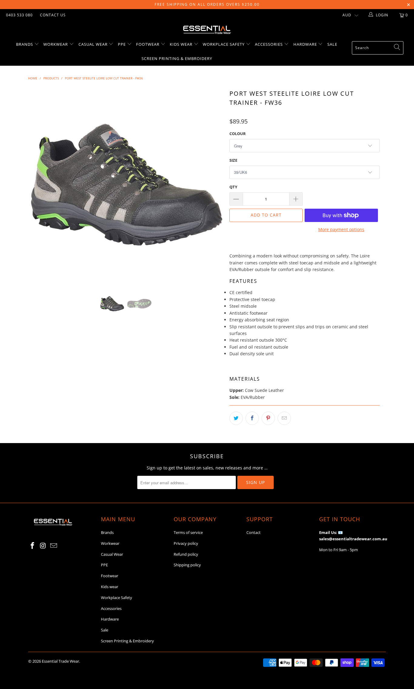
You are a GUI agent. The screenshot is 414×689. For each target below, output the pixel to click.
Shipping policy (187, 565)
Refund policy (186, 554)
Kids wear (182, 44)
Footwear (148, 44)
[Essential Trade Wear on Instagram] (43, 545)
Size (233, 160)
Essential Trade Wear (60, 661)
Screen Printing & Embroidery (177, 58)
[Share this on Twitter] (236, 418)
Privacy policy (186, 543)
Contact (253, 532)
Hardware (305, 44)
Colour (237, 133)
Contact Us (53, 15)
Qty (233, 187)
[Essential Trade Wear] (207, 29)
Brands (25, 44)
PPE (122, 44)
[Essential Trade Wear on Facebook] (32, 545)
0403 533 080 (19, 15)
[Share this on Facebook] (252, 418)
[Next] (213, 185)
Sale (332, 44)
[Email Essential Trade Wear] (53, 545)
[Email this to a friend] (284, 418)
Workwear (56, 44)
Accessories (269, 44)
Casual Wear (93, 44)
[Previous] (38, 185)
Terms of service (188, 532)
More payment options (341, 229)
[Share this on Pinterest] (268, 418)
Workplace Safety (224, 44)
